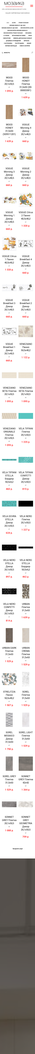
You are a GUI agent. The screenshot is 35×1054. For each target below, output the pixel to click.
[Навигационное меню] (31, 6)
